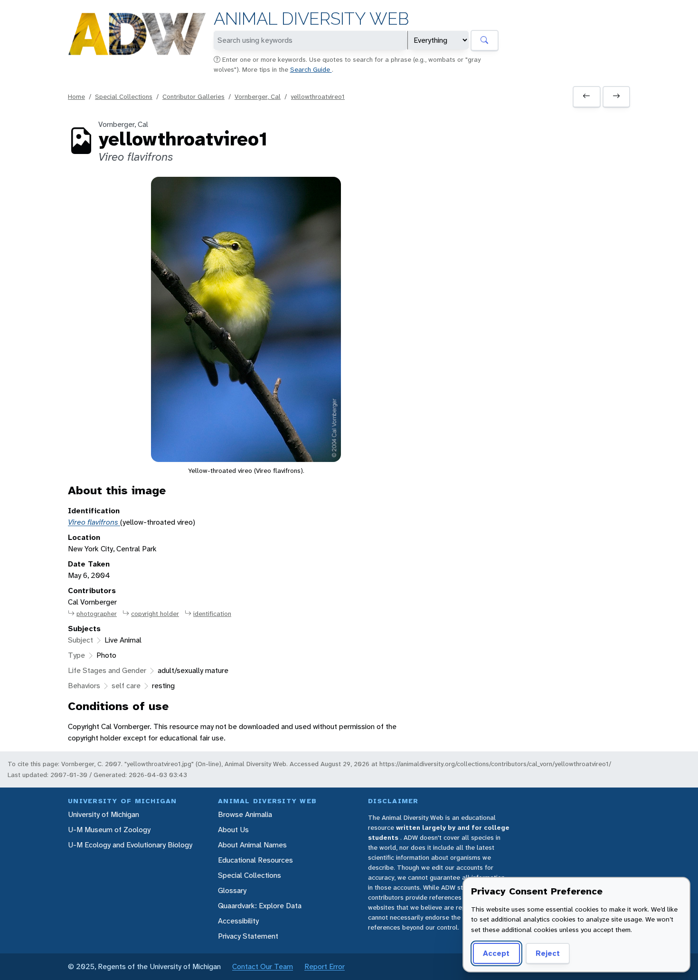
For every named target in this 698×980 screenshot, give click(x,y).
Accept (496, 953)
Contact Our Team (262, 966)
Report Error (324, 966)
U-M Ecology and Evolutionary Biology (130, 845)
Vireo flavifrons (94, 522)
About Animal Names (252, 845)
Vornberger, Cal (258, 96)
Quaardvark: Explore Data (260, 906)
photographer (96, 613)
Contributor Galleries (193, 96)
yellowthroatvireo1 (318, 96)
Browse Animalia (245, 814)
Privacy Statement (248, 936)
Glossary (232, 890)
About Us (233, 830)
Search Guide (311, 69)
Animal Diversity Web (311, 18)
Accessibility (238, 921)
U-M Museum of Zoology (109, 830)
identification (212, 613)
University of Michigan (103, 814)
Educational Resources (255, 860)
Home (76, 96)
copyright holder (155, 613)
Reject (548, 953)
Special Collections (123, 96)
